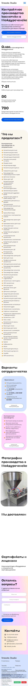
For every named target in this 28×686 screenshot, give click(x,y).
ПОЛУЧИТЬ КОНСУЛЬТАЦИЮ (14, 406)
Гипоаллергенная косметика (9, 236)
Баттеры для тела (10, 328)
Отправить (7, 620)
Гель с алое (7, 319)
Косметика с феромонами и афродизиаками (12, 314)
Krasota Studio (9, 3)
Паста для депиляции (11, 348)
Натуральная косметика (12, 264)
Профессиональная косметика (10, 261)
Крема (6, 342)
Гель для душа (8, 285)
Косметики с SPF (9, 317)
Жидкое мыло (8, 163)
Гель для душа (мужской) (11, 157)
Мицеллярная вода (10, 165)
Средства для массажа (11, 294)
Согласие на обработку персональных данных (10, 615)
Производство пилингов (12, 270)
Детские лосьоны (9, 177)
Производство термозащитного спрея (12, 173)
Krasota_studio (11, 646)
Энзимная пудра (9, 306)
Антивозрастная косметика (10, 246)
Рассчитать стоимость (14, 32)
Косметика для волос (11, 274)
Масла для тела (9, 326)
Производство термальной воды (10, 209)
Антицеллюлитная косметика (10, 333)
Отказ (24, 682)
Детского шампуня (10, 291)
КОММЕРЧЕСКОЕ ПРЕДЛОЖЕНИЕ (13, 119)
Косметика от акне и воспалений (11, 322)
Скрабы (6, 353)
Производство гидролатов (8, 277)
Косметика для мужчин (11, 167)
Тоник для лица (8, 226)
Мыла (5, 346)
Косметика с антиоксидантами (10, 187)
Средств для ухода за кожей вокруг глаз (11, 197)
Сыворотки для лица (10, 171)
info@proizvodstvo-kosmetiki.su (12, 640)
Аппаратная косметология (8, 252)
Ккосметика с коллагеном (12, 239)
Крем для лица (8, 258)
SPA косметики (9, 355)
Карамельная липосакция (12, 304)
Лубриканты (8, 344)
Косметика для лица (10, 150)
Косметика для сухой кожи (12, 298)
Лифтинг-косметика (11, 311)
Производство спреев (11, 272)
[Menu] (25, 3)
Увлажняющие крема (10, 190)
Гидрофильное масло (10, 296)
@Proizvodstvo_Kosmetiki (14, 643)
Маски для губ (8, 179)
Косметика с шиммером (11, 330)
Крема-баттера (9, 213)
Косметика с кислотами (12, 309)
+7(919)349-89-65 (12, 637)
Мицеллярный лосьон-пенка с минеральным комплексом (11, 338)
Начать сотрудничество (14, 36)
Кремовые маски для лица (12, 223)
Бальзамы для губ (9, 249)
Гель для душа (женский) (11, 155)
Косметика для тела (11, 152)
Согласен (17, 682)
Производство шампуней (12, 255)
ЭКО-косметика (9, 283)
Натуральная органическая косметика (12, 205)
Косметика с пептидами (12, 281)
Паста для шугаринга (11, 351)
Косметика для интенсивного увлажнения (9, 183)
